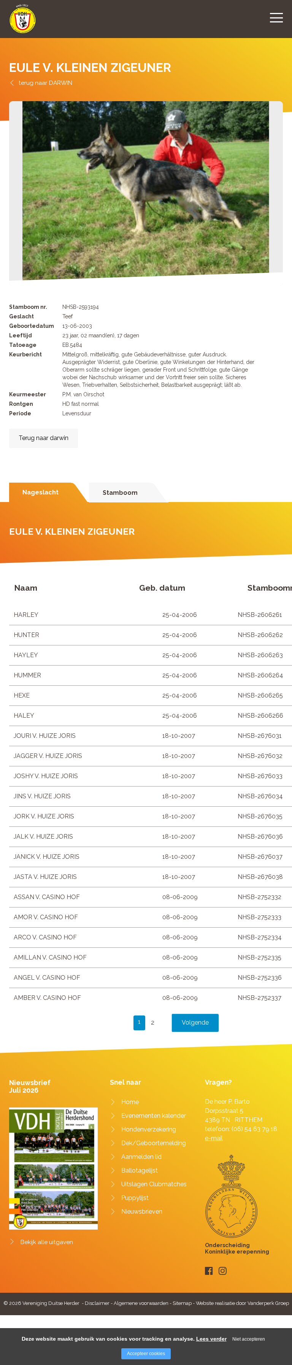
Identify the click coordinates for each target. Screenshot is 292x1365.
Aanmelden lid (141, 1156)
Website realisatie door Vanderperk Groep (242, 1303)
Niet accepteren (248, 1339)
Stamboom (120, 492)
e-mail (214, 1138)
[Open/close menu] (276, 17)
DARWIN (60, 82)
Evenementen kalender (153, 1115)
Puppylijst (135, 1197)
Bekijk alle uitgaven (47, 1242)
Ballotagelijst (139, 1170)
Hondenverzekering (148, 1129)
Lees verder (211, 1339)
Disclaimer (97, 1303)
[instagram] (223, 1270)
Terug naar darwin (43, 438)
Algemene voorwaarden (141, 1303)
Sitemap (182, 1303)
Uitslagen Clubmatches (154, 1184)
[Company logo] (22, 22)
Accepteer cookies (146, 1353)
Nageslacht (40, 492)
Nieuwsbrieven (141, 1211)
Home (130, 1102)
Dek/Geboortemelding (153, 1143)
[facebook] (209, 1270)
